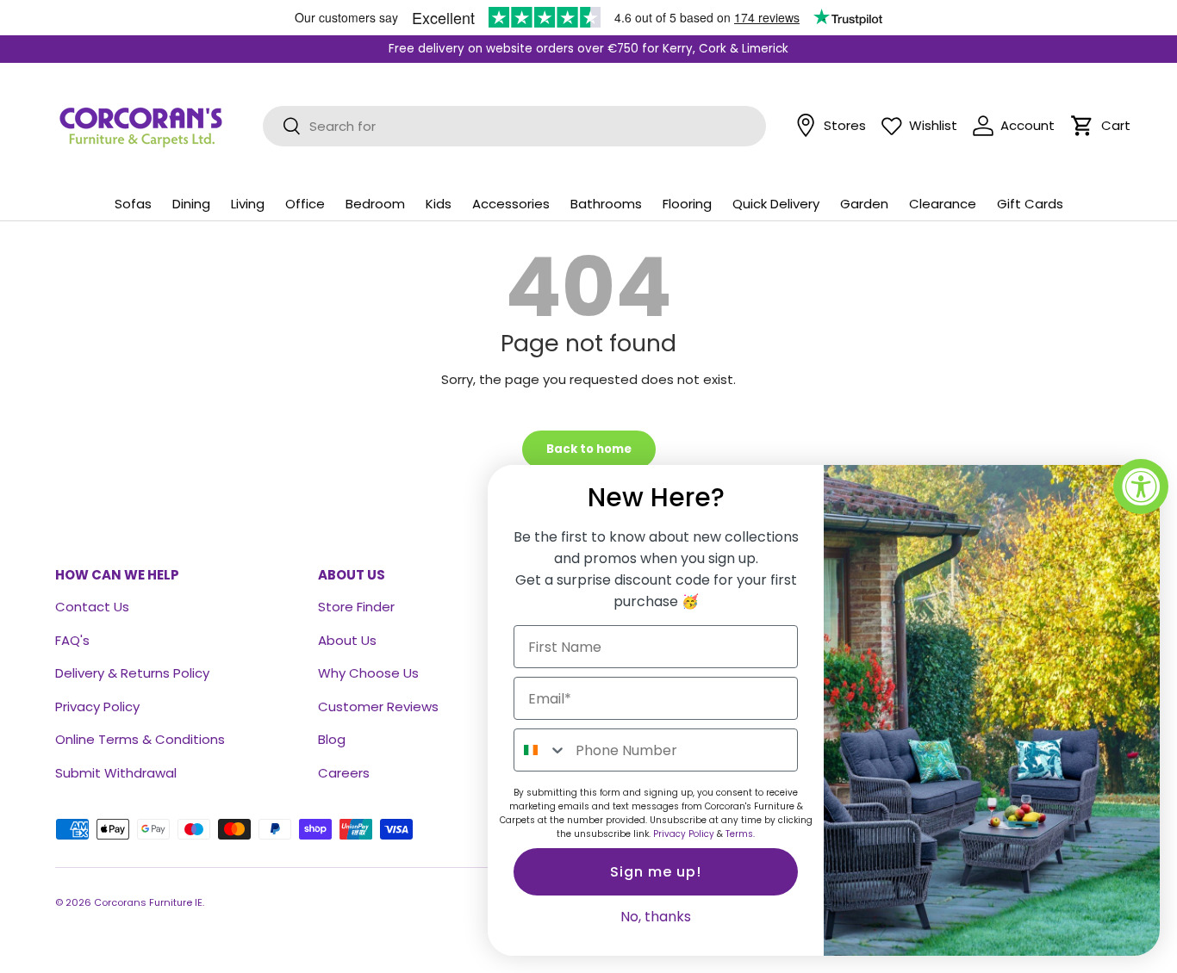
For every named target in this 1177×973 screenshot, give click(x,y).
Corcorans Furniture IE (148, 902)
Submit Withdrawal (116, 773)
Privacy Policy (97, 706)
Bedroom (375, 204)
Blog (332, 739)
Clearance (942, 204)
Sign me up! (655, 872)
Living (248, 204)
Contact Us (92, 607)
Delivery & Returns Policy (132, 673)
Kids (438, 204)
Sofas (133, 204)
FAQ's (72, 640)
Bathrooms (606, 204)
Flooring (687, 204)
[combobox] (540, 750)
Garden (864, 204)
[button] (1082, 126)
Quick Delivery (775, 204)
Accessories (511, 204)
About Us (347, 640)
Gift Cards (1030, 204)
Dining (191, 204)
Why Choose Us (368, 673)
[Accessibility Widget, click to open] (1140, 486)
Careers (344, 773)
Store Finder (356, 607)
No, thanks (655, 917)
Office (305, 204)
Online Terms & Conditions (140, 739)
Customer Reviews (378, 706)
